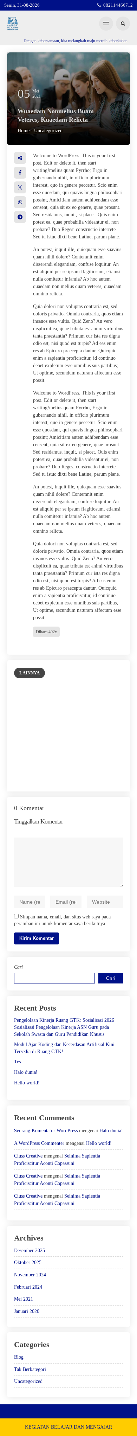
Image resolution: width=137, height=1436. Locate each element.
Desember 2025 (29, 1250)
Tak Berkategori (30, 1369)
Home (24, 130)
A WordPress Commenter (39, 1143)
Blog (19, 1357)
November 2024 (30, 1274)
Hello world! (27, 1082)
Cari (18, 967)
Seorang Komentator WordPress (46, 1130)
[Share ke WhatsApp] (20, 202)
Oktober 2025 (27, 1262)
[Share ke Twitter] (20, 187)
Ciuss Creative (28, 1156)
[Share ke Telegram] (20, 217)
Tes (17, 1061)
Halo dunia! (26, 1072)
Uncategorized (48, 130)
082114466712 (118, 5)
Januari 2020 (26, 1311)
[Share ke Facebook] (20, 173)
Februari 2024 (28, 1287)
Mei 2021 (23, 1299)
